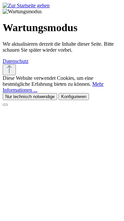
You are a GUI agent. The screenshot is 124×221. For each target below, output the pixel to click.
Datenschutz (15, 61)
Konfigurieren (73, 96)
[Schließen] (5, 105)
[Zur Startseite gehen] (26, 5)
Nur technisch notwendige (30, 96)
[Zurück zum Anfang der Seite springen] (9, 69)
